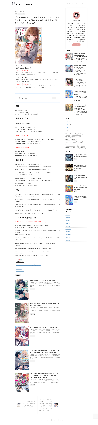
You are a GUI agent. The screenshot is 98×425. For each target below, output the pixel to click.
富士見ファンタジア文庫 (72, 145)
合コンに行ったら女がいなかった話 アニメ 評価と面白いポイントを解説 (80, 166)
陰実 (78, 147)
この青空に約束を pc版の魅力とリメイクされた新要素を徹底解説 (80, 92)
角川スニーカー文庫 (20, 271)
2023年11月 (68, 231)
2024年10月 (68, 217)
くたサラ (69, 136)
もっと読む (76, 45)
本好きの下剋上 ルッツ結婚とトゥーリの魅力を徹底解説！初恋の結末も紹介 (80, 106)
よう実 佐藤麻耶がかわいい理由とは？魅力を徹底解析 (44, 327)
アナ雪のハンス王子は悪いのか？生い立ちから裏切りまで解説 (80, 177)
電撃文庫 (83, 147)
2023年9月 (68, 237)
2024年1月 (68, 226)
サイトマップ (55, 420)
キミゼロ (69, 139)
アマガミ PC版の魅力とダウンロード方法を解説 (80, 80)
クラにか (75, 139)
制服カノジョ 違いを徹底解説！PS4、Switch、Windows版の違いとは (80, 67)
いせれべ (80, 133)
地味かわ (80, 142)
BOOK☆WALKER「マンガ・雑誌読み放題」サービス (28, 265)
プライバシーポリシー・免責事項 (44, 420)
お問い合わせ (62, 420)
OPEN (54, 97)
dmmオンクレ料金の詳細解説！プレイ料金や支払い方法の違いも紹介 (80, 187)
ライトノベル (70, 4)
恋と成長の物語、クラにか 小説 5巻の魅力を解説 (42, 280)
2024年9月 (68, 220)
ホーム (62, 4)
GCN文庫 (69, 133)
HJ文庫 (74, 133)
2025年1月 (68, 215)
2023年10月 (68, 234)
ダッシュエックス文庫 (71, 142)
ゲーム (83, 4)
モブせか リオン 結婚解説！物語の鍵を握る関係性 (80, 54)
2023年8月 (68, 240)
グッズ (77, 4)
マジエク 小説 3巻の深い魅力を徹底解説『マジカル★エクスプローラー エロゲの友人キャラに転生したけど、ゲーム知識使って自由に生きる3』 (44, 375)
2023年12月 (68, 229)
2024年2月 (68, 223)
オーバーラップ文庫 (77, 136)
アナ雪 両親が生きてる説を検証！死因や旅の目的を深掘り (80, 155)
